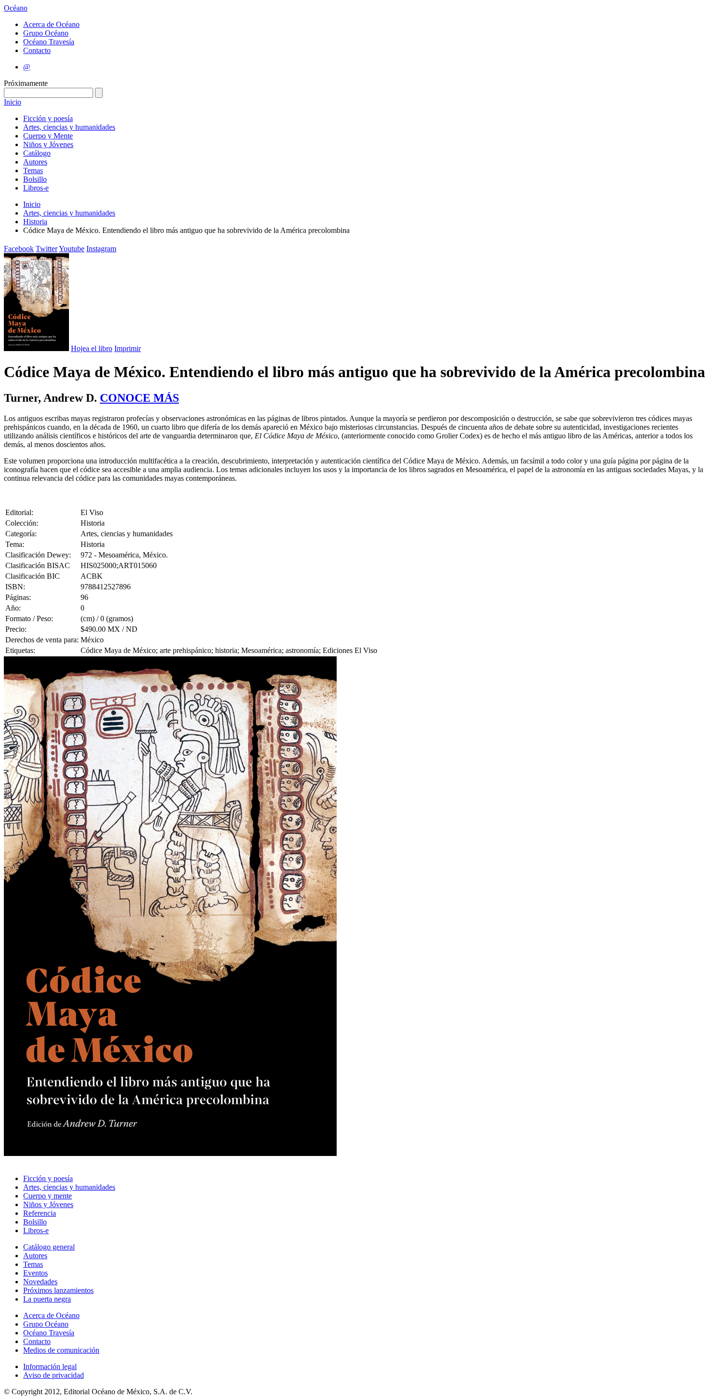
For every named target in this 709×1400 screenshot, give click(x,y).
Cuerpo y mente (47, 1196)
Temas (33, 170)
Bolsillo (35, 179)
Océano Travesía (48, 42)
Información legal (50, 1366)
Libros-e (36, 188)
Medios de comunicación (61, 1350)
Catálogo (37, 153)
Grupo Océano (45, 33)
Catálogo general (49, 1247)
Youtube (71, 249)
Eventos (35, 1273)
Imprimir (127, 348)
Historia (35, 221)
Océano (15, 8)
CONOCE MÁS (139, 398)
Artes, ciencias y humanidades (69, 127)
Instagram (101, 249)
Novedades (40, 1282)
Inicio (12, 102)
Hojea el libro (91, 348)
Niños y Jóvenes (48, 144)
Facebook (19, 249)
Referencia (39, 1213)
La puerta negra (47, 1299)
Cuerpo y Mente (48, 136)
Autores (35, 162)
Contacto (37, 50)
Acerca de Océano (51, 24)
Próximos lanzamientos (58, 1290)
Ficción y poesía (48, 118)
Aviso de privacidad (53, 1375)
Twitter (46, 249)
